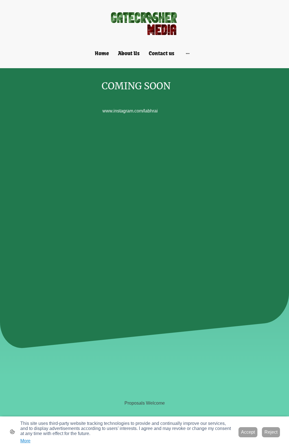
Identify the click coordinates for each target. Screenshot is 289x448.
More (25, 440)
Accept (248, 432)
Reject (270, 432)
